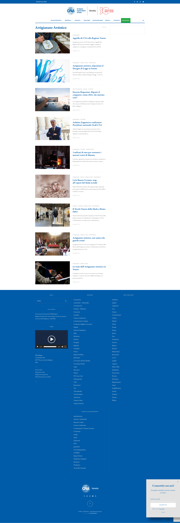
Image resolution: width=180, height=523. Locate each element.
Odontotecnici (78, 379)
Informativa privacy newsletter (43, 377)
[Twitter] (137, 1)
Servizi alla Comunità (80, 468)
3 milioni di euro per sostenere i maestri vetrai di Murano (87, 154)
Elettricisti (76, 336)
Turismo (90, 89)
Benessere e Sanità (78, 422)
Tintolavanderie (78, 394)
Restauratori (77, 385)
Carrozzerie (77, 312)
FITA (75, 444)
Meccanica (76, 370)
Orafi (75, 382)
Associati (125, 20)
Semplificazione (116, 388)
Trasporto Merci (78, 400)
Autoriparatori (78, 306)
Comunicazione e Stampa (81, 321)
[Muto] (62, 347)
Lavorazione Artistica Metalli (82, 361)
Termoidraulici (78, 391)
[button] (51, 339)
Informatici (77, 358)
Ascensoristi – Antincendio (81, 303)
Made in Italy (84, 62)
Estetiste (76, 339)
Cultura (85, 89)
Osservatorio (97, 20)
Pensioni (114, 376)
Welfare (87, 20)
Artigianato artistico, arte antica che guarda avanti (89, 239)
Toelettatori (77, 397)
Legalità (114, 361)
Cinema (114, 312)
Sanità (114, 385)
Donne (114, 324)
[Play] (38, 347)
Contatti (116, 20)
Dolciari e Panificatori (80, 330)
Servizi (77, 20)
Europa (114, 330)
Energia (114, 327)
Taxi (75, 388)
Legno (75, 367)
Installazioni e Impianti (80, 459)
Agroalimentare (78, 416)
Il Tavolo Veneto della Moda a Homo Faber (89, 210)
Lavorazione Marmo (79, 364)
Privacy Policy (38, 370)
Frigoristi (76, 346)
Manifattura (92, 62)
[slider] (50, 346)
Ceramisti (76, 315)
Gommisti (76, 349)
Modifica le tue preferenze (41, 375)
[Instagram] (140, 1)
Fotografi (76, 343)
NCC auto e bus (78, 376)
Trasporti (114, 394)
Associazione (56, 20)
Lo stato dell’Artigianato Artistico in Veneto (89, 268)
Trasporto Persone (79, 404)
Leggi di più (76, 50)
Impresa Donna (78, 456)
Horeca (76, 352)
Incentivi (82, 149)
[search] (66, 301)
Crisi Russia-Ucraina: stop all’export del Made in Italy (85, 181)
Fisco (113, 336)
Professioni (115, 379)
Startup (114, 391)
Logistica (114, 364)
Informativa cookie (40, 372)
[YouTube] (143, 1)
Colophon (85, 513)
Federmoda (77, 441)
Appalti (114, 303)
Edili (75, 333)
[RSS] (95, 496)
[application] (51, 339)
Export (82, 177)
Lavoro (114, 358)
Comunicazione (77, 89)
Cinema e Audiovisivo (80, 318)
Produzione (77, 465)
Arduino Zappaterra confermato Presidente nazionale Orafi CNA (87, 124)
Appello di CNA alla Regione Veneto (89, 38)
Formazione (115, 339)
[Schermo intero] (65, 347)
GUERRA (77, 453)
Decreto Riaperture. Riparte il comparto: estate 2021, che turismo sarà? (88, 95)
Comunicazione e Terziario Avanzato (84, 428)
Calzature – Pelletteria (80, 309)
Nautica (76, 373)
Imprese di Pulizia (78, 355)
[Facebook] (134, 1)
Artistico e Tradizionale (80, 419)
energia (76, 435)
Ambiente (115, 300)
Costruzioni (77, 431)
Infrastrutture (116, 352)
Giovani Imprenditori (80, 450)
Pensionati (76, 462)
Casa (113, 309)
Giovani (114, 343)
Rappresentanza (116, 382)
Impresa (82, 119)
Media (107, 20)
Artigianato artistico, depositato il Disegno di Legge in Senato (88, 67)
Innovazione (115, 355)
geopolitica (77, 447)
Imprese (68, 20)
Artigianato (76, 35)
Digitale (76, 327)
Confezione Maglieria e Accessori (83, 324)
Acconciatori (77, 300)
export (75, 438)
